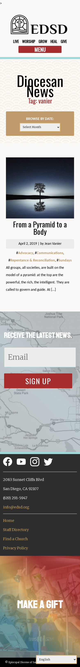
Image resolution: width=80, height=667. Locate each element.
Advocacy (25, 253)
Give (64, 41)
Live (16, 41)
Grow (43, 41)
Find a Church (15, 538)
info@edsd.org (16, 507)
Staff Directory (16, 529)
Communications (50, 253)
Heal (53, 41)
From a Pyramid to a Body (40, 228)
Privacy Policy (15, 548)
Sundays (65, 260)
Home (8, 520)
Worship (28, 41)
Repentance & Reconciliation (32, 260)
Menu (40, 49)
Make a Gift (40, 604)
